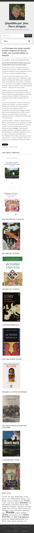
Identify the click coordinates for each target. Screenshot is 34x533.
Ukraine (5, 515)
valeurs (20, 515)
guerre (17, 503)
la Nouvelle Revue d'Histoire (17, 504)
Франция (14, 521)
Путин (26, 519)
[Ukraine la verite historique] (11, 395)
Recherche (28, 35)
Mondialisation (13, 506)
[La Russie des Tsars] (11, 463)
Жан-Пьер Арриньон (21, 517)
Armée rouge (19, 496)
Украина (9, 521)
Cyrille (28, 498)
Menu (6, 41)
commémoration (15, 498)
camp (8, 498)
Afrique (12, 496)
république (17, 512)
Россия (4, 521)
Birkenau (4, 498)
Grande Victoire (10, 502)
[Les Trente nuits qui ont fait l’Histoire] (11, 431)
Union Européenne (13, 515)
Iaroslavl (15, 128)
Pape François (14, 508)
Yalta (12, 517)
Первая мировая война (17, 519)
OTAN (8, 508)
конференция (20, 521)
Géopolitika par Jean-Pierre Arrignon (17, 24)
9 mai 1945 (4, 496)
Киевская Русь (5, 519)
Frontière (4, 502)
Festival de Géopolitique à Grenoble (15, 500)
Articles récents (13, 147)
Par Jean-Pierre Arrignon (7, 57)
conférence (23, 498)
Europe (4, 501)
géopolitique (24, 503)
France (27, 501)
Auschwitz (26, 496)
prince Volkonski (18, 510)
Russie (10, 512)
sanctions (23, 513)
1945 (9, 496)
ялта (25, 521)
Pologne (12, 510)
